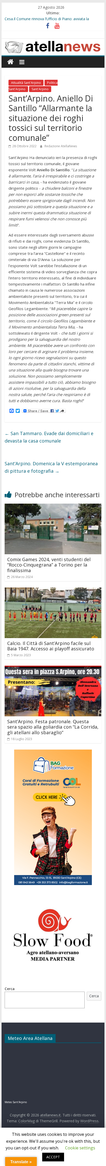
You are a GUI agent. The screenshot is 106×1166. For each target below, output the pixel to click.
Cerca (10, 988)
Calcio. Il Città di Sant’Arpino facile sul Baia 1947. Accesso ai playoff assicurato (50, 646)
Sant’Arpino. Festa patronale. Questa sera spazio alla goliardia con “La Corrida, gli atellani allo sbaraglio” (53, 726)
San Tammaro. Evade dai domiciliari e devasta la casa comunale (49, 437)
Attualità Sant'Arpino (26, 83)
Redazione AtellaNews (61, 146)
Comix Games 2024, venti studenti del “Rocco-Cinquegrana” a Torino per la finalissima (49, 564)
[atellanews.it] (53, 41)
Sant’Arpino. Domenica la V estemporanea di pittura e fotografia (51, 467)
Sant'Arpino (40, 89)
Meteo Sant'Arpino (16, 1102)
